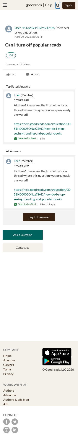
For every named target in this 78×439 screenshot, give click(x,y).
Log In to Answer (39, 217)
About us (9, 360)
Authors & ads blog (16, 399)
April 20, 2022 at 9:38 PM (29, 36)
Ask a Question (22, 235)
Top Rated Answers (18, 86)
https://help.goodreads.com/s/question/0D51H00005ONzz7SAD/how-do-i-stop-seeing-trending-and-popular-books (42, 128)
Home (7, 355)
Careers (8, 365)
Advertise (9, 395)
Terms (7, 369)
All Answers (13, 151)
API (5, 404)
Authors (8, 390)
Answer (35, 74)
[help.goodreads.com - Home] (39, 5)
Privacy (8, 374)
